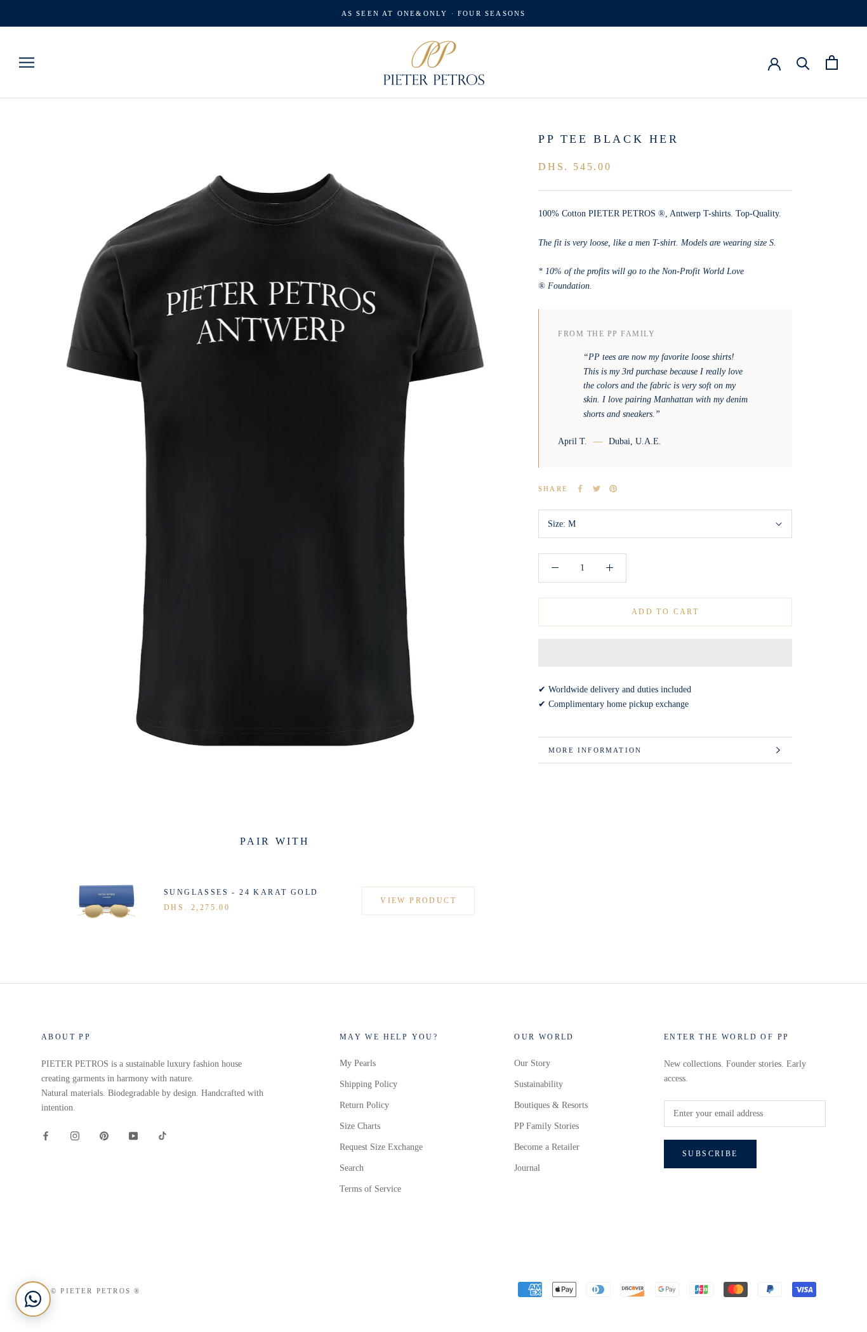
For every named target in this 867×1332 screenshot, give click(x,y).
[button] (665, 653)
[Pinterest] (613, 488)
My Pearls (358, 1063)
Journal (527, 1168)
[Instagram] (74, 1135)
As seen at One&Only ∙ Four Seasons (433, 13)
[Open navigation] (26, 62)
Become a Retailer (546, 1147)
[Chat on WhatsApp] (33, 1299)
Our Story (532, 1063)
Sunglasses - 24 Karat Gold (241, 892)
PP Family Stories (546, 1126)
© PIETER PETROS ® (95, 1291)
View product (418, 900)
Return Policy (364, 1105)
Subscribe (710, 1153)
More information (595, 750)
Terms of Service (370, 1189)
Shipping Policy (368, 1084)
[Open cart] (832, 62)
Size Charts (360, 1126)
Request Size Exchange (381, 1147)
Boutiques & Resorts (551, 1105)
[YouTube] (133, 1135)
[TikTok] (162, 1135)
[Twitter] (596, 488)
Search (352, 1168)
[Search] (803, 62)
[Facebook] (580, 488)
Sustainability (538, 1084)
